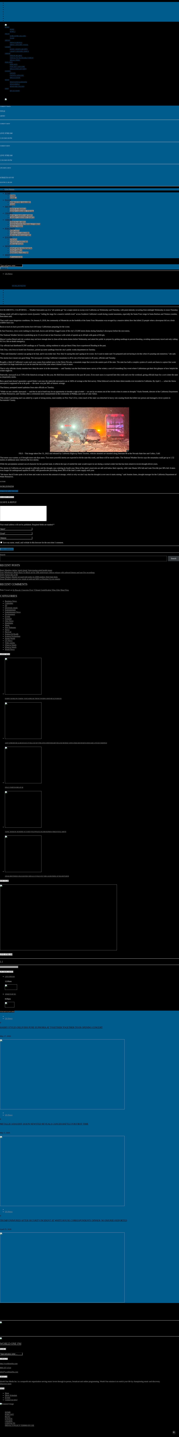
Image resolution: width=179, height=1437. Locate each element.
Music (7, 625)
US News (8, 274)
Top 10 (8, 12)
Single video (15, 60)
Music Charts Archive (19, 49)
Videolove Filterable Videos (21, 58)
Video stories (10, 643)
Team (7, 5)
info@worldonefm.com (9, 1372)
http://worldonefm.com (9, 1364)
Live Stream (9, 189)
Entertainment (10, 610)
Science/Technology (12, 636)
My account (15, 91)
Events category (17, 75)
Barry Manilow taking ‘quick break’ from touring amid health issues (26, 570)
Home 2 (12, 31)
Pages (7, 34)
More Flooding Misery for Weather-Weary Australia (33, 1332)
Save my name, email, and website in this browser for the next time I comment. (32, 543)
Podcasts (8, 62)
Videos (8, 7)
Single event (15, 77)
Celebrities (9, 603)
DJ (6, 606)
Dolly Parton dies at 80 (9, 575)
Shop (7, 88)
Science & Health (11, 634)
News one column (17, 86)
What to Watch (10, 645)
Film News (9, 621)
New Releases (10, 627)
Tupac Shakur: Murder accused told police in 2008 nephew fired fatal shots (29, 577)
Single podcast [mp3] (18, 69)
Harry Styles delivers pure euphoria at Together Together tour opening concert (51, 1027)
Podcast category (17, 67)
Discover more (5, 1384)
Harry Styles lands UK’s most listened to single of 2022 (34, 1316)
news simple (15, 84)
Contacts (10, 1423)
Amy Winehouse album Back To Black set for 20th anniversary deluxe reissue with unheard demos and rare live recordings (47, 572)
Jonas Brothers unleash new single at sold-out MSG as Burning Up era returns (30, 579)
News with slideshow (18, 82)
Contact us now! (14, 14)
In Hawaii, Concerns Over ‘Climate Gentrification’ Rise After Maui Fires (41, 590)
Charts (8, 47)
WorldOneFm (19, 286)
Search (2, 555)
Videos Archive (16, 56)
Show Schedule (16, 42)
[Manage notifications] (174, 1432)
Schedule (10, 3)
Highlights (9, 623)
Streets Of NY (10, 994)
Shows (7, 40)
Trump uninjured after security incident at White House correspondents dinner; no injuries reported (63, 1220)
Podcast (9, 1414)
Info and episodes (9, 967)
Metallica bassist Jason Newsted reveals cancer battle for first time (44, 1124)
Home (7, 27)
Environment (10, 614)
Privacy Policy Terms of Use (19, 1425)
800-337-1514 (5, 1368)
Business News (11, 601)
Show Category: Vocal (19, 45)
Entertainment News (13, 612)
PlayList (8, 632)
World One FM (10, 1343)
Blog (7, 1417)
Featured (8, 619)
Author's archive (9, 491)
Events (8, 71)
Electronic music (11, 608)
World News (10, 649)
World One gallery (18, 36)
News (7, 10)
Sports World (10, 638)
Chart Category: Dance (19, 51)
